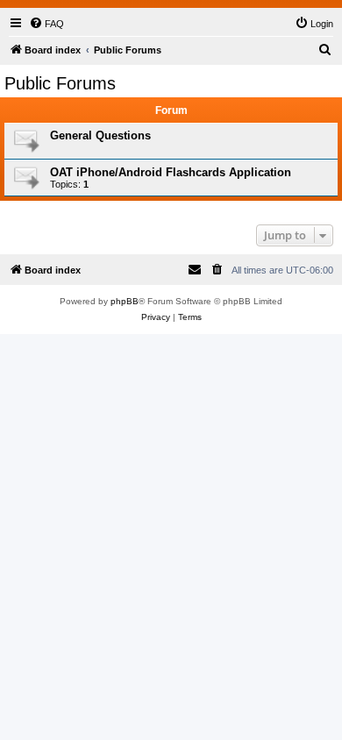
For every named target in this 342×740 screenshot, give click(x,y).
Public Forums (60, 83)
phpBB (124, 301)
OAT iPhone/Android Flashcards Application (170, 172)
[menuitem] (46, 23)
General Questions (100, 135)
